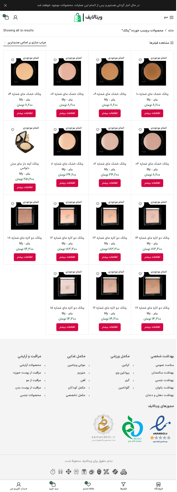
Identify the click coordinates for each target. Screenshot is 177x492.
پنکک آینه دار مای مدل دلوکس (24, 166)
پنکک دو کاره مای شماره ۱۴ (152, 238)
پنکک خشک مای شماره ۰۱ (67, 164)
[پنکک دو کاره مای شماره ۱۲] (67, 216)
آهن (83, 380)
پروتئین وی (122, 372)
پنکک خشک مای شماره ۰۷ (67, 94)
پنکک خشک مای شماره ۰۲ (109, 164)
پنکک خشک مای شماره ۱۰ (152, 94)
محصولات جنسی (30, 395)
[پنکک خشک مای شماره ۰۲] (110, 142)
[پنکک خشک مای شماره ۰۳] (152, 142)
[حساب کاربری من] (15, 17)
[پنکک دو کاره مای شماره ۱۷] (152, 286)
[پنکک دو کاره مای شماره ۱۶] (110, 286)
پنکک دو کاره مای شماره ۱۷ (152, 308)
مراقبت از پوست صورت (27, 372)
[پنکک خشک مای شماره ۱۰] (152, 72)
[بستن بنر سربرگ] (5, 5)
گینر (127, 380)
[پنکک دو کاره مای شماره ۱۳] (110, 216)
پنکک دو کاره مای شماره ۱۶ (110, 308)
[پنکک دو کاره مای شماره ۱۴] (152, 216)
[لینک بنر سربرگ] (88, 5)
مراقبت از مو (33, 380)
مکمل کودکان (76, 387)
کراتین (126, 365)
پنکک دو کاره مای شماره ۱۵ (67, 308)
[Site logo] (88, 17)
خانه (171, 30)
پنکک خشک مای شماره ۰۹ (109, 94)
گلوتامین (124, 387)
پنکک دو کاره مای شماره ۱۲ (67, 238)
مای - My (152, 99)
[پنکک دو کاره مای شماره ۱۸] (25, 216)
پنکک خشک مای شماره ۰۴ (24, 94)
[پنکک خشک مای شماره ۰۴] (25, 72)
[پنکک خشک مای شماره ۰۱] (67, 142)
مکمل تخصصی (75, 395)
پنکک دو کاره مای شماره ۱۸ (25, 238)
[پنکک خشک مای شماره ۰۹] (110, 72)
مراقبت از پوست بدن (28, 387)
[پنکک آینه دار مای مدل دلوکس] (25, 142)
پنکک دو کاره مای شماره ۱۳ (110, 238)
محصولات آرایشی (30, 365)
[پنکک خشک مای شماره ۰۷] (67, 72)
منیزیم (81, 372)
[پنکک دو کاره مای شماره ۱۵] (67, 286)
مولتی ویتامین (76, 365)
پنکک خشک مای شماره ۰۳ (152, 164)
